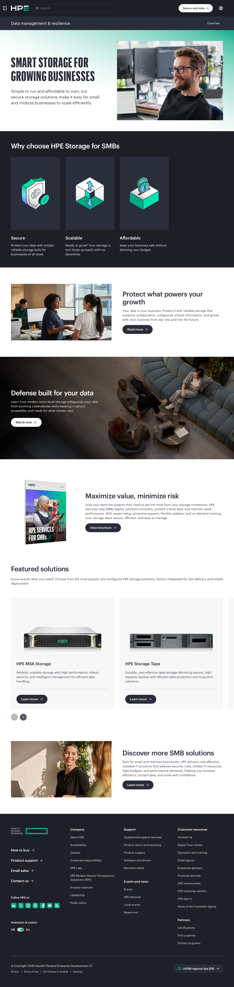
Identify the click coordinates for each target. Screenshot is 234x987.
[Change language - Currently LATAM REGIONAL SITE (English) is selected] (221, 8)
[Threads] (35, 905)
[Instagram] (28, 905)
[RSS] (57, 905)
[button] (5, 8)
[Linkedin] (13, 905)
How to (20, 850)
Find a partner (187, 935)
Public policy (78, 903)
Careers (75, 852)
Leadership (77, 895)
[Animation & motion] (20, 929)
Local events (132, 904)
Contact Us (185, 837)
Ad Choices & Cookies (55, 971)
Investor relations (81, 887)
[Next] (23, 717)
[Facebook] (42, 905)
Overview (213, 23)
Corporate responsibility (86, 860)
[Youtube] (49, 905)
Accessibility (78, 845)
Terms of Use (31, 971)
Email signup (186, 860)
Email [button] (20, 870)
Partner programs (189, 943)
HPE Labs (76, 868)
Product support (134, 852)
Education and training (192, 852)
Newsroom (131, 912)
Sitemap (78, 971)
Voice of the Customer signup (197, 906)
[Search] (37, 8)
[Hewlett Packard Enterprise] (20, 8)
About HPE (77, 837)
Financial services (189, 875)
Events (128, 889)
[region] (117, 408)
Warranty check (134, 868)
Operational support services (143, 837)
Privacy (15, 971)
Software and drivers (137, 860)
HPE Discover (132, 897)
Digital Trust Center (190, 845)
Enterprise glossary (190, 868)
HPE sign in (185, 898)
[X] (21, 905)
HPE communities (189, 883)
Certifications (186, 927)
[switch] (18, 930)
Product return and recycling (142, 845)
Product (24, 860)
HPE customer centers (192, 891)
